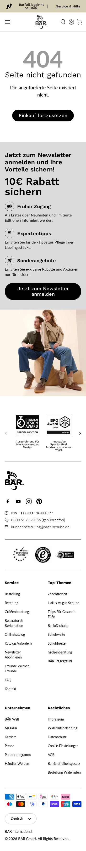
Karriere (10, 737)
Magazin (11, 728)
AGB (51, 755)
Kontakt (10, 689)
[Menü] (7, 22)
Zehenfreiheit (57, 594)
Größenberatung (17, 612)
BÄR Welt (12, 719)
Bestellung (12, 594)
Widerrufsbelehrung (62, 728)
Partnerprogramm (18, 755)
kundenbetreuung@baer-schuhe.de (40, 526)
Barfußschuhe (58, 626)
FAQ (8, 680)
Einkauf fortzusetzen (43, 115)
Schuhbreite (56, 643)
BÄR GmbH (27, 838)
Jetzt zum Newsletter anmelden (43, 291)
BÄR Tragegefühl (60, 661)
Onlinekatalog (15, 634)
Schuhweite (56, 634)
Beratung (11, 603)
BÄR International (18, 831)
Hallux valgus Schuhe (63, 603)
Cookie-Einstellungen (63, 746)
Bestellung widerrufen (64, 772)
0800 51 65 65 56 (26, 519)
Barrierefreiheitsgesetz (64, 763)
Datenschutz (57, 737)
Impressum (56, 719)
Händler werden (17, 763)
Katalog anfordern (18, 643)
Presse (9, 746)
